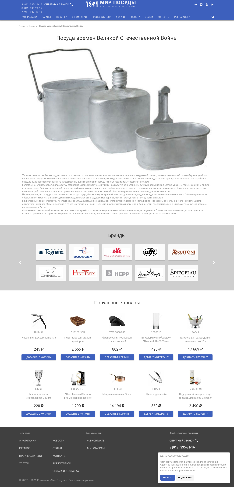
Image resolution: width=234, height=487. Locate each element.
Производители (101, 17)
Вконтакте (96, 440)
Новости (135, 17)
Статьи (149, 17)
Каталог (47, 17)
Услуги (120, 17)
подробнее (185, 477)
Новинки (61, 17)
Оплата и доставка (66, 471)
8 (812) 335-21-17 (31, 8)
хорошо (168, 477)
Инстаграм (97, 448)
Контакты (164, 17)
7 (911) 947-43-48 (31, 11)
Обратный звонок (58, 4)
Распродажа (29, 17)
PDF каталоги (182, 17)
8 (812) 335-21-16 (31, 4)
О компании (79, 17)
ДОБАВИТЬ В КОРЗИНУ (38, 357)
